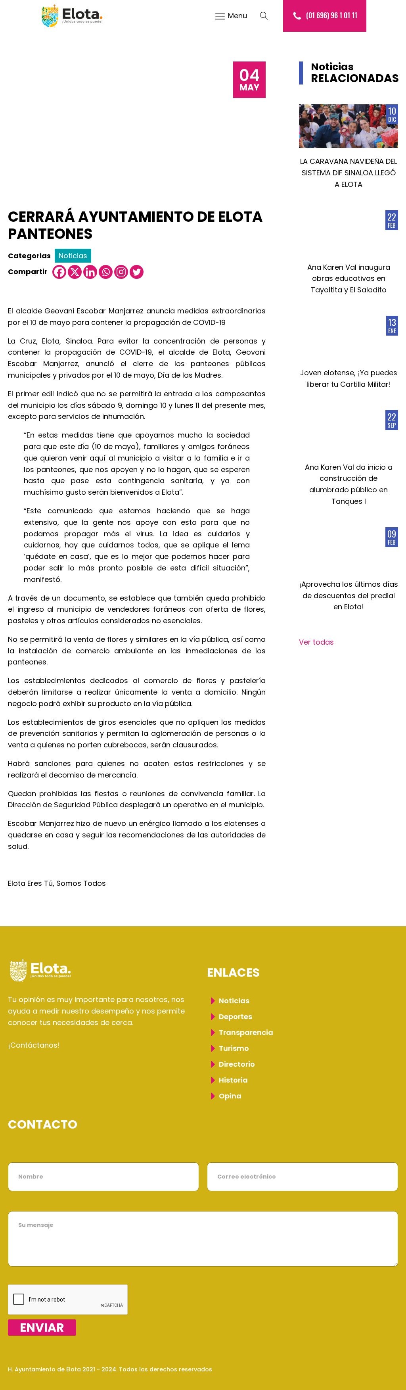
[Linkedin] (90, 272)
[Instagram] (121, 272)
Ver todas (316, 642)
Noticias (73, 256)
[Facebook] (59, 272)
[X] (75, 272)
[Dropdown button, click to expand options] (268, 16)
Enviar (42, 1327)
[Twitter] (137, 272)
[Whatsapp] (106, 272)
